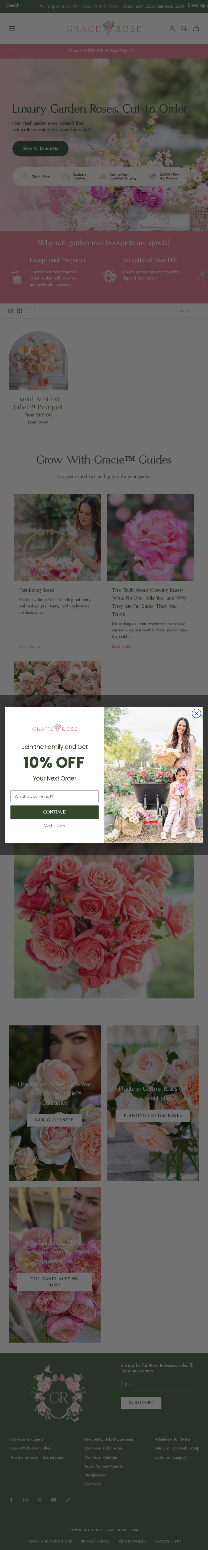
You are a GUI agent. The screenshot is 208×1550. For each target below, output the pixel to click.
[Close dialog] (196, 713)
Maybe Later (54, 826)
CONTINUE (54, 812)
